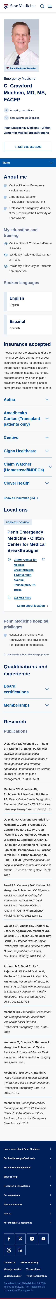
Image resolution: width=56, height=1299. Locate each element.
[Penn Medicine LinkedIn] (20, 1250)
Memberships (17, 705)
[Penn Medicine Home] (20, 6)
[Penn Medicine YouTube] (43, 1239)
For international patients (17, 1167)
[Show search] (42, 6)
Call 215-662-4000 (29, 146)
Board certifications (16, 689)
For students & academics (18, 1222)
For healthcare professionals (19, 1158)
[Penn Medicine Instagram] (32, 1239)
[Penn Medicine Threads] (9, 1250)
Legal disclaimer (12, 1276)
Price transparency (36, 1276)
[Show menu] (49, 6)
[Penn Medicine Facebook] (9, 1239)
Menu (6, 162)
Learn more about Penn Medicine (22, 1149)
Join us (8, 1213)
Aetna (9, 399)
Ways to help (11, 1176)
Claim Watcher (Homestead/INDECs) (24, 467)
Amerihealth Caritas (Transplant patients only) (22, 418)
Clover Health (17, 483)
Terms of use (33, 1269)
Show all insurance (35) (19, 498)
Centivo (11, 437)
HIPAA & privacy (29, 1262)
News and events (13, 1204)
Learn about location (31, 605)
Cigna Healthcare (20, 451)
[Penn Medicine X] (20, 1239)
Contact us (10, 1262)
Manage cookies (12, 1269)
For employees (12, 1195)
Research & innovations (17, 1186)
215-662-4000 (22, 597)
